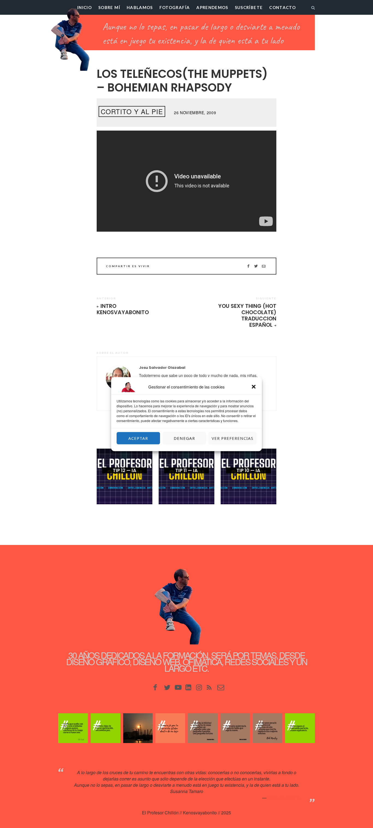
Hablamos (140, 7)
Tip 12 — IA (124, 470)
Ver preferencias (232, 438)
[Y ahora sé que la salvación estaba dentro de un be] (170, 728)
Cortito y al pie (132, 111)
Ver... (124, 479)
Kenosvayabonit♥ (285, 797)
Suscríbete (249, 7)
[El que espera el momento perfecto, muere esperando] (300, 728)
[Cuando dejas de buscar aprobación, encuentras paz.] (105, 728)
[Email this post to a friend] (263, 266)
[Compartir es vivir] (256, 266)
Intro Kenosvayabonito (123, 309)
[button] (253, 386)
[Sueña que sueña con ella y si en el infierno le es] (73, 728)
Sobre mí (109, 7)
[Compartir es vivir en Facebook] (248, 266)
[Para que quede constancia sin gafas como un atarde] (138, 728)
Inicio (84, 7)
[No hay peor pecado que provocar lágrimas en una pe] (268, 728)
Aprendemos (212, 7)
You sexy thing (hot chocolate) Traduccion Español (247, 315)
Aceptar (138, 438)
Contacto (282, 7)
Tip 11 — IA (186, 470)
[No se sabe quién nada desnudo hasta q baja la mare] (235, 728)
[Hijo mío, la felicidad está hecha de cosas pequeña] (203, 728)
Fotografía (174, 7)
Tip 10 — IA (248, 470)
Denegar (184, 438)
